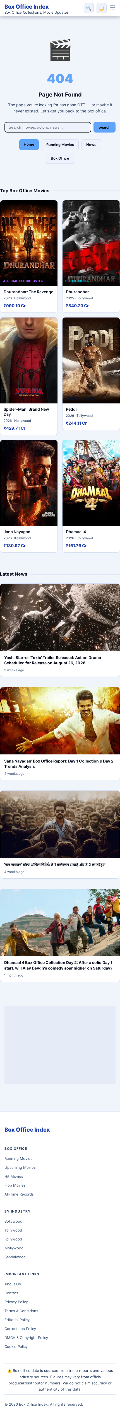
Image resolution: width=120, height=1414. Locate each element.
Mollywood (13, 1248)
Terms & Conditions (21, 1311)
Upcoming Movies (20, 1167)
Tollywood (13, 1230)
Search (105, 127)
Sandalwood (15, 1257)
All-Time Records (19, 1194)
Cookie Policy (16, 1346)
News (91, 144)
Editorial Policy (17, 1319)
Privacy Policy (16, 1302)
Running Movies (60, 144)
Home (29, 144)
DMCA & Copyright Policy (26, 1337)
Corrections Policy (20, 1328)
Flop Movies (15, 1185)
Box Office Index (36, 8)
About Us (12, 1284)
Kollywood (13, 1239)
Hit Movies (13, 1176)
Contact (11, 1293)
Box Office (60, 158)
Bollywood (13, 1221)
